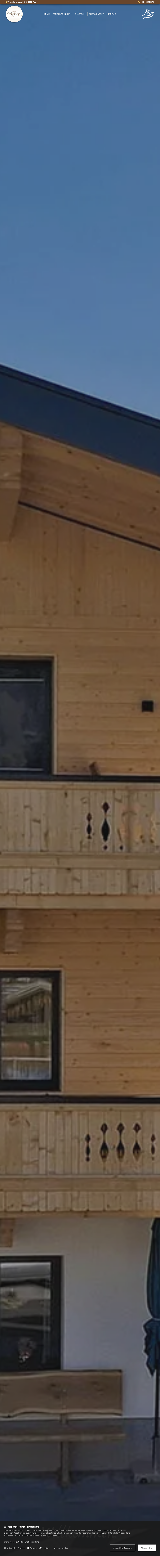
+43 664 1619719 (147, 2)
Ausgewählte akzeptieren (122, 1548)
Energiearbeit (96, 14)
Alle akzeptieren (147, 1548)
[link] (62, 14)
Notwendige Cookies (16, 1548)
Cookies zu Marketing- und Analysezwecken (49, 1548)
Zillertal (79, 14)
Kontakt (112, 14)
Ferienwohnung (61, 14)
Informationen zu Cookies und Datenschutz (21, 1542)
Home (47, 14)
